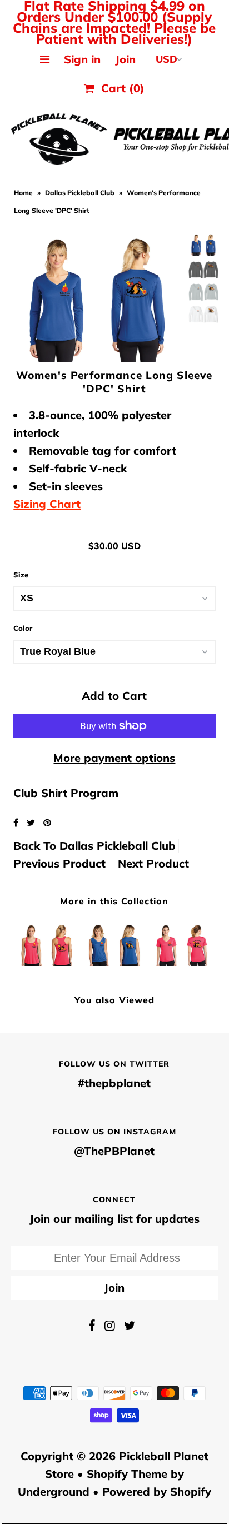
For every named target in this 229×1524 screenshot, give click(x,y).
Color (22, 628)
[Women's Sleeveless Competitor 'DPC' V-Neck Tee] (114, 942)
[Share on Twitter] (32, 822)
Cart (119, 88)
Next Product (153, 863)
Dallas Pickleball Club (79, 192)
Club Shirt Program (65, 793)
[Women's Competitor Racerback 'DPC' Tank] (47, 942)
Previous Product (59, 863)
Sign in (82, 59)
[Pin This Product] (47, 822)
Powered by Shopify (156, 1491)
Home (23, 192)
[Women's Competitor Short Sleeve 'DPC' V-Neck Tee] (181, 942)
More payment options (114, 758)
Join (125, 59)
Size (20, 574)
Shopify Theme (127, 1474)
